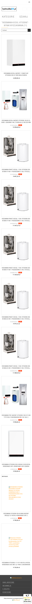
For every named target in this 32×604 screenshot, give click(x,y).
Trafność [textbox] (4, 30)
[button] (16, 582)
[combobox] (16, 30)
